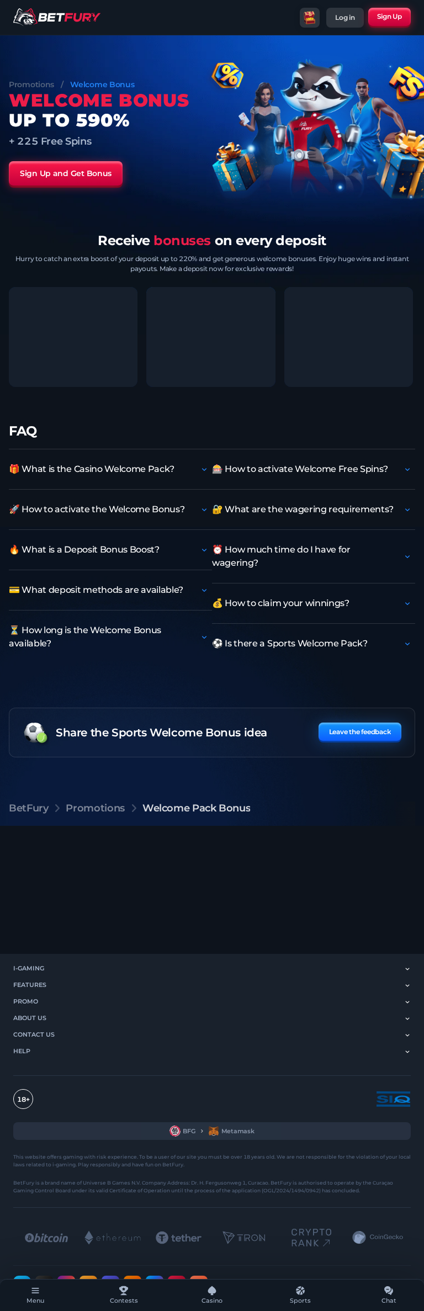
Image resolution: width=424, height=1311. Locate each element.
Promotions (31, 84)
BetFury (28, 808)
